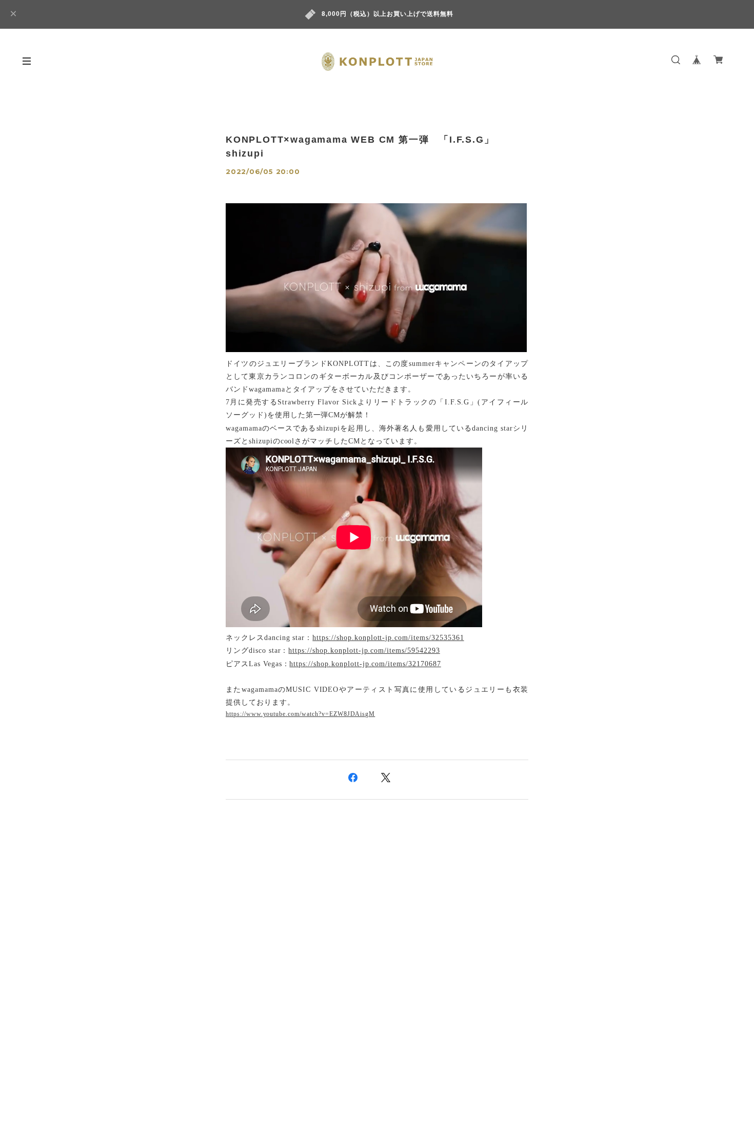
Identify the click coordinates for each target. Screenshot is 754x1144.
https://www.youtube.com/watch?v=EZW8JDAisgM (300, 714)
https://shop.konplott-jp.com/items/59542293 (364, 650)
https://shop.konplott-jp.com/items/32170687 (365, 664)
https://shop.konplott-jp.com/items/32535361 (388, 638)
